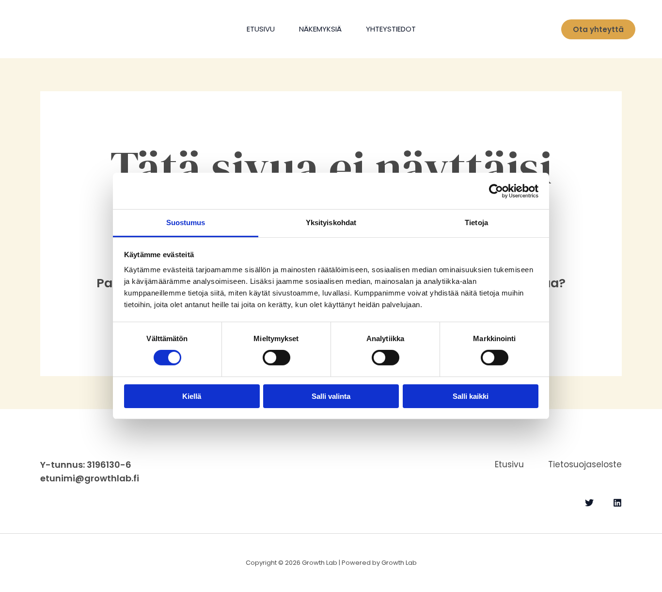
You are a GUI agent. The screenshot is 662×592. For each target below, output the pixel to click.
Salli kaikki (471, 396)
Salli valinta (331, 396)
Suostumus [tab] (185, 222)
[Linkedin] (617, 502)
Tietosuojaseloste (585, 464)
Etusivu (261, 29)
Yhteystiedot (391, 29)
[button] (598, 29)
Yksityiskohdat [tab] (331, 222)
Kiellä (191, 396)
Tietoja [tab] (476, 222)
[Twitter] (589, 502)
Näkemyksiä (320, 29)
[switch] (276, 357)
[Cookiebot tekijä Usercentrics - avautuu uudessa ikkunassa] (496, 190)
